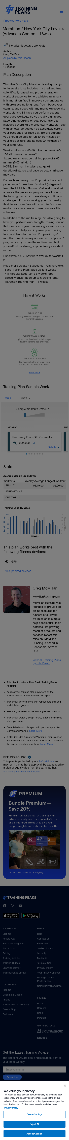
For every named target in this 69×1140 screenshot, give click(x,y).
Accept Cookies (34, 1133)
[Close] (65, 1085)
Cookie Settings (34, 1114)
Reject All (34, 1124)
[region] (34, 1110)
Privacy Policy (11, 1108)
